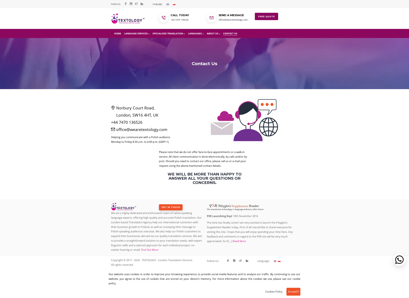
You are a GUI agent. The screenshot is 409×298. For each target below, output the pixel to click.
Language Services (136, 33)
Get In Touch (171, 207)
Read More (239, 241)
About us (212, 33)
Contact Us (230, 33)
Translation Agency (140, 222)
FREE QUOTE (266, 16)
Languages (195, 33)
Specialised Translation (168, 33)
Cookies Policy (273, 291)
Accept (293, 291)
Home (117, 33)
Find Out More (149, 250)
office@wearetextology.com (233, 19)
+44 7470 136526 (180, 19)
